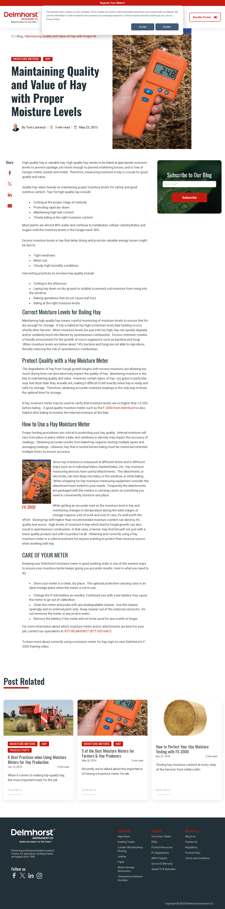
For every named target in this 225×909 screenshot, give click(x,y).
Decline (167, 27)
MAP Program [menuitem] (159, 858)
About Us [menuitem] (190, 836)
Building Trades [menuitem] (126, 841)
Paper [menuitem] (121, 862)
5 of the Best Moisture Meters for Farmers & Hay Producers (108, 753)
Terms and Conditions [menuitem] (197, 858)
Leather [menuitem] (122, 856)
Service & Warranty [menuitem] (162, 863)
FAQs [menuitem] (154, 841)
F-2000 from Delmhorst (119, 408)
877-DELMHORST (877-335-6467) (88, 631)
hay (47, 59)
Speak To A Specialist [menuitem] (163, 869)
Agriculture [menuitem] (124, 836)
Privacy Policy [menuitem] (192, 852)
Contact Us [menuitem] (191, 841)
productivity (20, 750)
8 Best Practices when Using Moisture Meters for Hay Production (37, 759)
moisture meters (26, 59)
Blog (20, 36)
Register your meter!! (112, 3)
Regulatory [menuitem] (191, 847)
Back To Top (204, 901)
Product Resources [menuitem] (162, 847)
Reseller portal (202, 17)
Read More (15, 790)
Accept (142, 27)
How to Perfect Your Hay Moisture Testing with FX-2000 (182, 749)
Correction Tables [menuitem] (161, 836)
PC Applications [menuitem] (160, 852)
